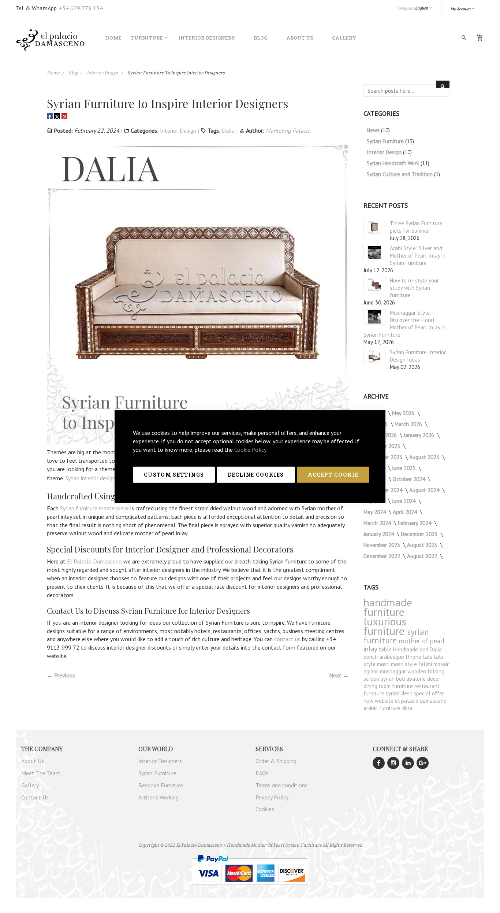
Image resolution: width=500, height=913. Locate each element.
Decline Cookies (256, 474)
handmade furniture (387, 607)
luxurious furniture (385, 626)
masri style (404, 664)
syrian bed (393, 678)
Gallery (344, 37)
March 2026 (409, 424)
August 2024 (425, 490)
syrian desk (400, 693)
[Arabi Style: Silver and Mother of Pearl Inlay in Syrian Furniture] (374, 252)
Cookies (264, 809)
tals (428, 656)
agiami (371, 671)
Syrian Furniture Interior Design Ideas (418, 356)
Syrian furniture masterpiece (94, 508)
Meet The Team (40, 773)
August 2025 (425, 457)
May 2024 (375, 512)
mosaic (441, 664)
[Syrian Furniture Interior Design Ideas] (374, 356)
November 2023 (382, 544)
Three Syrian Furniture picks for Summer (416, 227)
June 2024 (404, 501)
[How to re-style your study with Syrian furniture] (374, 284)
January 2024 (379, 534)
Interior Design (103, 72)
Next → (339, 675)
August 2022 (423, 555)
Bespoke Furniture (160, 785)
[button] (462, 9)
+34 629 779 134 (81, 8)
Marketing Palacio (288, 130)
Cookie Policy (250, 449)
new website (379, 700)
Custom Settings (174, 474)
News (374, 130)
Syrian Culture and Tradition (400, 174)
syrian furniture (396, 636)
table (386, 649)
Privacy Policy (271, 797)
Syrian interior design (90, 478)
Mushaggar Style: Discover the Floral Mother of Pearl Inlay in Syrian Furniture (404, 323)
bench (371, 656)
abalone (416, 678)
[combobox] (406, 90)
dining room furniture (388, 686)
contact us (287, 639)
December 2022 (382, 555)
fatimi (425, 664)
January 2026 (420, 435)
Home (53, 72)
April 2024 (405, 512)
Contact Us (35, 797)
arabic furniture (382, 708)
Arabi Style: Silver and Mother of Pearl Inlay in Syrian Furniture (417, 255)
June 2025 (404, 468)
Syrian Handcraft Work (394, 163)
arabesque (392, 656)
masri (384, 664)
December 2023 (420, 534)
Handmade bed (411, 649)
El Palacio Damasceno (94, 561)
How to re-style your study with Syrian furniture (414, 288)
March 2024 (377, 523)
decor (433, 678)
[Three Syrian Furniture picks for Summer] (374, 227)
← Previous (61, 675)
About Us (299, 37)
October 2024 (409, 479)
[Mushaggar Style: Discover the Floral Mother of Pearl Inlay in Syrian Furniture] (374, 317)
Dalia (228, 130)
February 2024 (415, 523)
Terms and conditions (281, 785)
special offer (429, 693)
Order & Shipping (275, 761)
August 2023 (423, 544)
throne (414, 656)
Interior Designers (206, 37)
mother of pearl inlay (404, 644)
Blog (260, 37)
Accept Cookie (333, 474)
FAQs (262, 773)
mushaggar (393, 671)
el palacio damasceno (421, 700)
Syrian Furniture (386, 141)
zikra (407, 708)
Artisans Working (158, 797)
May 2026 (404, 413)
